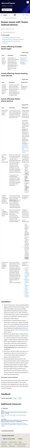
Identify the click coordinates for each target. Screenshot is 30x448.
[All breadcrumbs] (2, 18)
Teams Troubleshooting (10, 18)
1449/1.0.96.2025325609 (21, 330)
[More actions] (27, 18)
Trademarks (11, 446)
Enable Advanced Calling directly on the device (27, 293)
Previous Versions (13, 442)
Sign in (27, 15)
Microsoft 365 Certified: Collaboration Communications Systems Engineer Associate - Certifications (14, 421)
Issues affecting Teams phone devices (11, 41)
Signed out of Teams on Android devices (24, 59)
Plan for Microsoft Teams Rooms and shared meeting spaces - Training (14, 412)
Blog (20, 442)
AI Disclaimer (4, 442)
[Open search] (23, 15)
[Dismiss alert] (28, 2)
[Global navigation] (1, 15)
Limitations (4, 43)
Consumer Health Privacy (20, 444)
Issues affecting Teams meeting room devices (13, 39)
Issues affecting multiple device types (11, 37)
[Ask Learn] (25, 18)
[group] (15, 202)
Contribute (3, 444)
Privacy (9, 444)
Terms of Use (4, 446)
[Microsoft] (15, 15)
